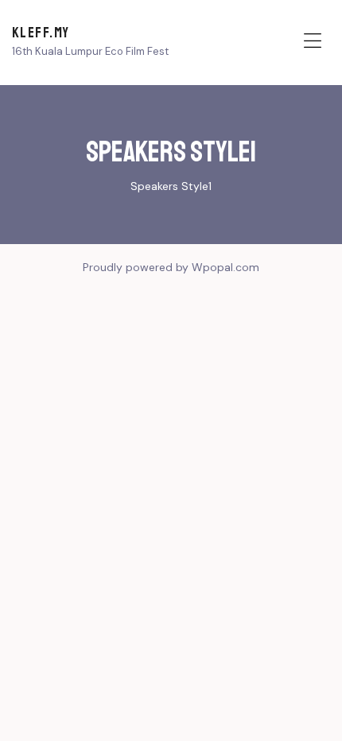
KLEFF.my (41, 32)
